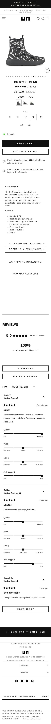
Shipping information (25, 244)
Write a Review (31, 377)
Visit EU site (25, 647)
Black (25, 103)
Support (24, 665)
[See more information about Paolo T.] (43, 397)
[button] (25, 86)
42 (25, 117)
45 (21, 125)
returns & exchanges (25, 249)
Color (25, 97)
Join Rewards (21, 172)
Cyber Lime (32, 103)
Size (25, 112)
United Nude (18, 657)
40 (10, 117)
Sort (5, 387)
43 (33, 117)
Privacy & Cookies (35, 660)
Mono (19, 103)
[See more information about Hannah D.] (43, 580)
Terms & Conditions (16, 660)
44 (41, 117)
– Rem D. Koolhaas (22, 715)
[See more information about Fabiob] (43, 492)
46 (29, 125)
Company (25, 672)
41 (18, 117)
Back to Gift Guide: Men (27, 632)
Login (9, 172)
